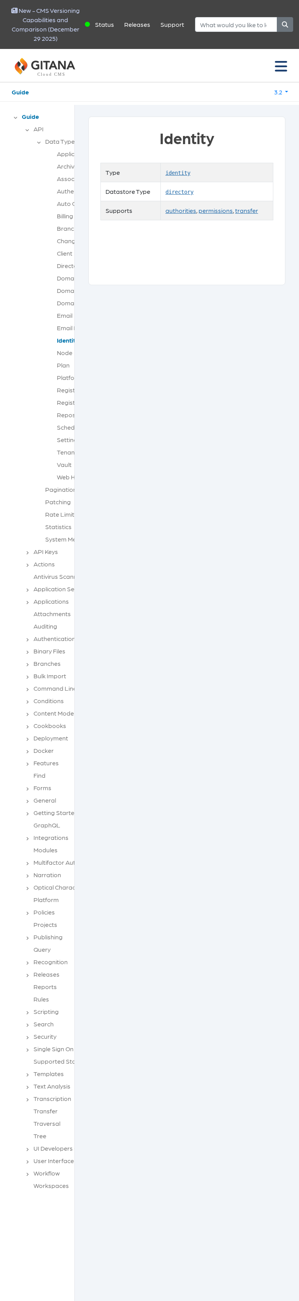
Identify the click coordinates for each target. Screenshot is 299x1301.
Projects (45, 924)
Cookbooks (49, 725)
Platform (69, 377)
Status (104, 24)
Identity (68, 340)
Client (64, 253)
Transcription (52, 1098)
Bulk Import (49, 676)
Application (73, 154)
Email (64, 315)
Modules (45, 850)
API (38, 129)
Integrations (51, 837)
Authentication (54, 638)
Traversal (46, 1123)
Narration (47, 875)
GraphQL (46, 825)
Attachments (52, 614)
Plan (63, 365)
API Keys (45, 551)
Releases (137, 24)
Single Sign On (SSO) (62, 1049)
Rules (41, 999)
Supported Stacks (59, 1061)
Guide (20, 92)
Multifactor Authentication (70, 862)
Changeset (72, 241)
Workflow (46, 1173)
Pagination (61, 489)
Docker (43, 750)
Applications (51, 601)
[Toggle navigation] (281, 66)
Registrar (70, 390)
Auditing (45, 626)
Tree (39, 1136)
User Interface (53, 1160)
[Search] (285, 24)
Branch (67, 228)
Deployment (50, 738)
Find (39, 775)
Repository (72, 415)
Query (42, 949)
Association (73, 178)
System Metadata (71, 539)
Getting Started (55, 812)
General (44, 800)
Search (43, 1024)
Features (46, 763)
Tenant (67, 452)
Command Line (55, 688)
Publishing (48, 937)
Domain (68, 278)
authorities (180, 210)
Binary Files (49, 651)
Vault (64, 464)
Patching (58, 502)
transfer (246, 210)
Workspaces (51, 1185)
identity (177, 173)
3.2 (278, 92)
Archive (67, 166)
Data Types (61, 141)
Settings (69, 439)
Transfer (45, 1111)
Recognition (50, 962)
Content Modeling (58, 713)
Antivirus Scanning (59, 576)
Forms (42, 788)
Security (44, 1036)
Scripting (46, 1011)
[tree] (41, 653)
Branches (47, 663)
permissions (216, 210)
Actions (44, 564)
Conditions (48, 701)
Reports (45, 986)
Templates (48, 1073)
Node (64, 352)
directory (179, 192)
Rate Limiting (64, 514)
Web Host (70, 477)
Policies (44, 912)
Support (172, 24)
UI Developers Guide (62, 1148)
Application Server (59, 589)
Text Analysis (51, 1086)
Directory (70, 265)
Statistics (58, 526)
